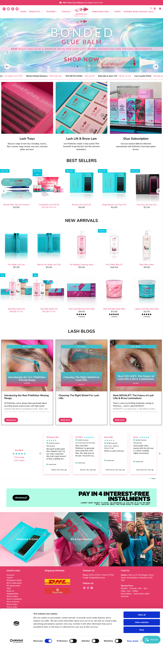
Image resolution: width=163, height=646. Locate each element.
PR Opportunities (13, 586)
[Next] (159, 191)
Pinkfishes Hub (100, 11)
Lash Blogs (81, 331)
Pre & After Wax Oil (114, 264)
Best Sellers (81, 161)
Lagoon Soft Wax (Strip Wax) (147, 309)
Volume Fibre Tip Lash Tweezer (16, 204)
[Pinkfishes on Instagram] (9, 10)
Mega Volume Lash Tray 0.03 (114, 204)
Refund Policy (12, 604)
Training (51, 11)
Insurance (10, 575)
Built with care (11, 76)
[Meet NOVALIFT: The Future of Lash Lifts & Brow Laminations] (136, 365)
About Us (10, 591)
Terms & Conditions (14, 599)
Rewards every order (117, 76)
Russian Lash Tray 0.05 (81, 204)
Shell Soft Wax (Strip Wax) (114, 309)
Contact (66, 11)
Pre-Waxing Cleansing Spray (81, 264)
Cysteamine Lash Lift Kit (49, 204)
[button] (7, 66)
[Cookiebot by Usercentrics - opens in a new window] (16, 641)
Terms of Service (13, 602)
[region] (100, 453)
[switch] (73, 641)
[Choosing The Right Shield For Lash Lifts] (81, 365)
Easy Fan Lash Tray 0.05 (147, 204)
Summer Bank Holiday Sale (138, 11)
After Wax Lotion (147, 264)
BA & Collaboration (14, 583)
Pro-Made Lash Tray (16, 264)
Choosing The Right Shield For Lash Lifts (79, 397)
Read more (11, 420)
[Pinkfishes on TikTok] (13, 10)
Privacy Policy (12, 607)
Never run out (81, 76)
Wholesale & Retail (14, 580)
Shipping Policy (12, 594)
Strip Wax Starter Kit (16, 309)
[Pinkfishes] (81, 11)
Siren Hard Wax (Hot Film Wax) (81, 309)
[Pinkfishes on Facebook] (5, 10)
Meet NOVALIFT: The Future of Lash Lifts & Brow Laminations (133, 397)
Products (34, 11)
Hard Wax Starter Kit (48, 309)
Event (117, 11)
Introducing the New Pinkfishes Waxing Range (26, 397)
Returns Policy (12, 596)
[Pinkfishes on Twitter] (84, 589)
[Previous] (4, 191)
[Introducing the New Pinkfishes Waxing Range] (27, 365)
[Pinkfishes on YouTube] (18, 10)
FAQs (9, 588)
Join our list (45, 76)
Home (23, 11)
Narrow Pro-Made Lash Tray (49, 264)
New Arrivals (81, 220)
